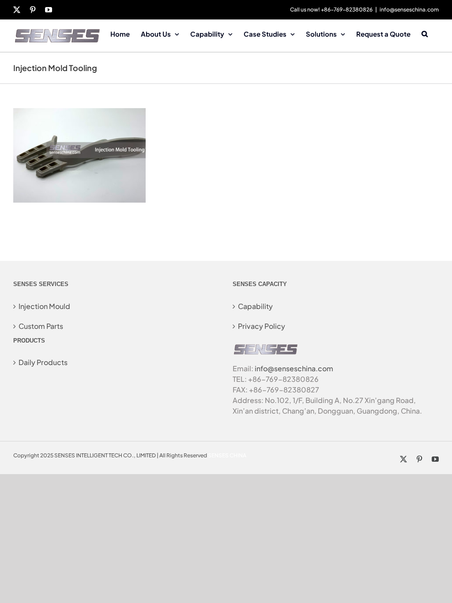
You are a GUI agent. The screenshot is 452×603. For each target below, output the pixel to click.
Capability (255, 306)
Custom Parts (41, 326)
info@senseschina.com (409, 9)
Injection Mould (44, 306)
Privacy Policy (261, 326)
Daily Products (43, 362)
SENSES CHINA (227, 455)
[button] (425, 33)
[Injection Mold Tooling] (79, 113)
